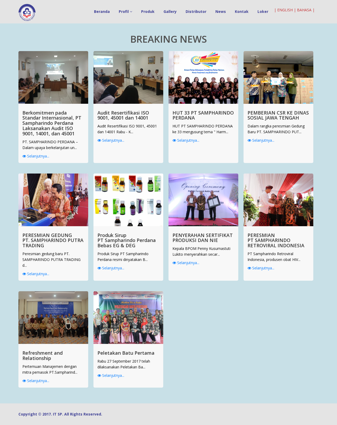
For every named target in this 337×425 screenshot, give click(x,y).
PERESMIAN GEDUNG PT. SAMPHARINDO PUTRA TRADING (52, 240)
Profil (124, 11)
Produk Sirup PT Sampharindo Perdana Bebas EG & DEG (126, 240)
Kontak (242, 11)
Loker (262, 11)
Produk (148, 11)
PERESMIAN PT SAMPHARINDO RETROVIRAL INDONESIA (275, 240)
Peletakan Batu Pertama (126, 353)
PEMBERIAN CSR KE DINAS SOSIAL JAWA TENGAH (278, 115)
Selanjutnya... (37, 156)
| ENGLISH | (285, 9)
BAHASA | (306, 9)
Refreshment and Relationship (42, 355)
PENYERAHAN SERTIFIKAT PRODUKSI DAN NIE (202, 238)
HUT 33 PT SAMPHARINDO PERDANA (203, 115)
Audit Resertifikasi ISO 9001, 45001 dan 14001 (123, 115)
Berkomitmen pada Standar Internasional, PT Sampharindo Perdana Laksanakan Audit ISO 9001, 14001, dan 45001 (51, 123)
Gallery (170, 11)
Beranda (102, 11)
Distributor (196, 11)
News (220, 11)
